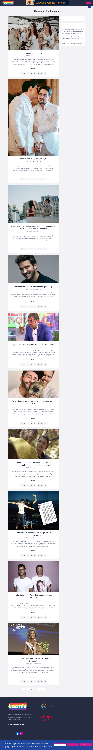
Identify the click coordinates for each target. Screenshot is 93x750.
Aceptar (86, 744)
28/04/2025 (29, 55)
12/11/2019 (29, 537)
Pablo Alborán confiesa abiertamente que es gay (33, 287)
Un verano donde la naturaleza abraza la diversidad (72, 31)
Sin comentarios (37, 55)
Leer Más (33, 68)
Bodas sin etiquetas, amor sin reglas (33, 159)
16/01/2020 (29, 467)
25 (39, 689)
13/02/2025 (29, 161)
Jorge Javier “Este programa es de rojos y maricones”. (33, 345)
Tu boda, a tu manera (33, 53)
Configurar (60, 744)
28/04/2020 (29, 347)
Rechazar (73, 744)
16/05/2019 (29, 663)
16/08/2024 (29, 231)
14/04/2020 (29, 406)
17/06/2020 (29, 289)
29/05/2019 (29, 600)
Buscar (82, 17)
